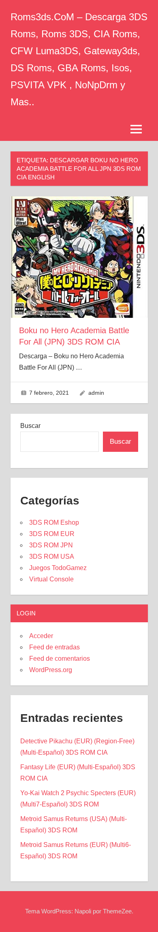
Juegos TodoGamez (58, 567)
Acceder (41, 635)
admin (96, 392)
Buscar (30, 425)
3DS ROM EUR (52, 533)
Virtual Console (51, 579)
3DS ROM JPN (51, 545)
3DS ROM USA (51, 556)
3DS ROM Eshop (54, 522)
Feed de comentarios (59, 658)
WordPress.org (50, 669)
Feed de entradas (54, 647)
